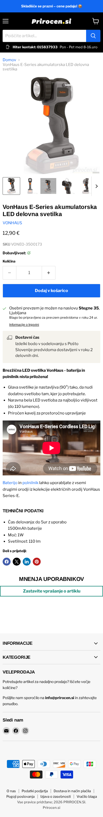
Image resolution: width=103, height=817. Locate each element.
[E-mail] (6, 730)
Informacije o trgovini (24, 325)
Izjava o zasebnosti (55, 796)
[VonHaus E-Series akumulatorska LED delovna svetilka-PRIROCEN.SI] (11, 186)
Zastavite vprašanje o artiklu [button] (51, 591)
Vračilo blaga (87, 796)
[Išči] (93, 36)
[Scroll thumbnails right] (95, 186)
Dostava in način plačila (72, 791)
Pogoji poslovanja (20, 796)
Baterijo (10, 482)
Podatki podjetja (35, 791)
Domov (9, 60)
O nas (11, 791)
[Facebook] (16, 730)
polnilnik (30, 482)
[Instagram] (25, 730)
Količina (9, 261)
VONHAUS (12, 223)
